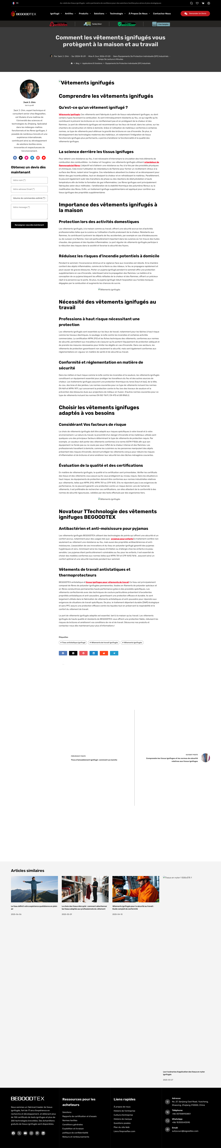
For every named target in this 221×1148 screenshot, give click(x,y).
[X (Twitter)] (73, 653)
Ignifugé (54, 13)
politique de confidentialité (75, 1132)
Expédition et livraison (73, 1128)
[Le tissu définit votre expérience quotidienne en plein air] (34, 889)
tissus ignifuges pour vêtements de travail (107, 582)
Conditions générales (72, 1124)
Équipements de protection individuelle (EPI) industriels (143, 56)
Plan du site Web (122, 1127)
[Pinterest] (83, 653)
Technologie (116, 13)
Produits (83, 13)
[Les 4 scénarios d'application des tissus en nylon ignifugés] (186, 972)
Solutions (99, 13)
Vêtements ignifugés (132, 642)
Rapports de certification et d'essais (79, 1116)
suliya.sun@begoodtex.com (185, 1131)
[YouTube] (44, 158)
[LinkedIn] (94, 653)
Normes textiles (69, 1120)
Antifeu (69, 13)
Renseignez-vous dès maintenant (29, 225)
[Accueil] (72, 63)
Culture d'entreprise (123, 1115)
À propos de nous (138, 13)
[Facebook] (63, 653)
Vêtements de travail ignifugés (104, 642)
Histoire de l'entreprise (124, 1111)
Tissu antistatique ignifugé (72, 642)
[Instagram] (26, 158)
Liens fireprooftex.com (124, 1131)
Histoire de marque (123, 1119)
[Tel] (114, 653)
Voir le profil (29, 105)
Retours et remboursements (75, 1137)
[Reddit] (104, 653)
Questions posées (122, 1123)
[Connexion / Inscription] (208, 3)
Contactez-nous (162, 13)
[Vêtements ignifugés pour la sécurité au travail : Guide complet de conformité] (135, 889)
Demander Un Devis (197, 13)
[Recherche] (191, 3)
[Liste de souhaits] (197, 3)
